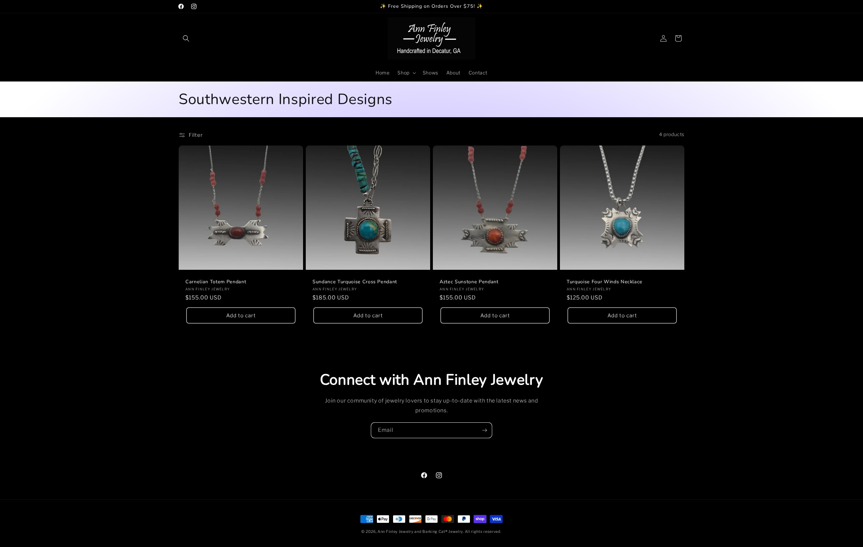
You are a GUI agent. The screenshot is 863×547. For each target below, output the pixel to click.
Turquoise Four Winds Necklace (605, 282)
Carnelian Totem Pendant (215, 282)
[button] (186, 38)
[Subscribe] (484, 430)
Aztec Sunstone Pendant (469, 282)
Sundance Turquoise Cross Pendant (355, 282)
